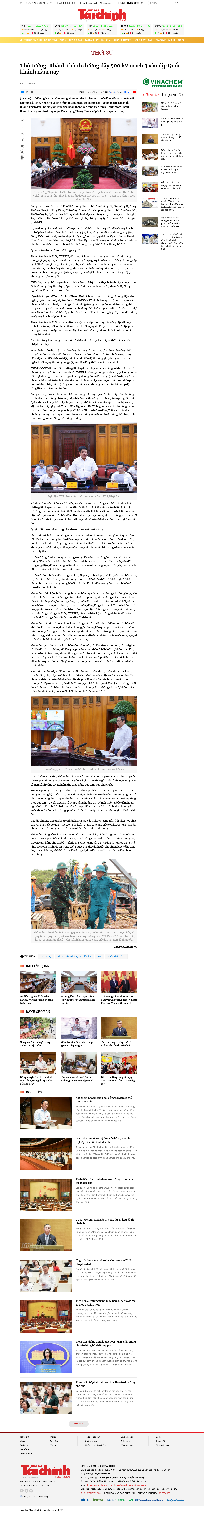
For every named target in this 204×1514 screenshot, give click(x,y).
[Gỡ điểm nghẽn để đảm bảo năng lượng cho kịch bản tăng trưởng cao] (38, 982)
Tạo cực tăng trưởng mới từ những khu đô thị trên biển (171, 137)
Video (23, 1441)
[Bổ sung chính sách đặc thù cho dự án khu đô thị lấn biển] (46, 1235)
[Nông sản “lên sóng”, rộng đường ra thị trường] (38, 1028)
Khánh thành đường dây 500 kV (74, 956)
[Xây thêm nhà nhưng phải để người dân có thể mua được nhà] (46, 1113)
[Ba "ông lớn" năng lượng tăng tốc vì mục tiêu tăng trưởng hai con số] (79, 982)
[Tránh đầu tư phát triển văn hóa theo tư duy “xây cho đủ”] (46, 1398)
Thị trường (126, 40)
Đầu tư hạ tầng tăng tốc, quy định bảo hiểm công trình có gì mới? (118, 1080)
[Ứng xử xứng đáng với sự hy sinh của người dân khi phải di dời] (46, 1276)
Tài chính (37, 40)
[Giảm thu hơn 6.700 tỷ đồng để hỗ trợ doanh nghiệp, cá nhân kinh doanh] (46, 1154)
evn (99, 956)
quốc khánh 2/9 (116, 956)
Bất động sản (140, 40)
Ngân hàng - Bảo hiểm (94, 40)
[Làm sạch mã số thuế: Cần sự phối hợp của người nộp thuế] (79, 1063)
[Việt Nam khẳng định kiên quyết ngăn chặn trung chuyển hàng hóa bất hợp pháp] (46, 1357)
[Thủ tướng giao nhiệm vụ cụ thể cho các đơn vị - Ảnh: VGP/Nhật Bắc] (84, 764)
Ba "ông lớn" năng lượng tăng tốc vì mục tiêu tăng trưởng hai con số (78, 999)
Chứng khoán (75, 40)
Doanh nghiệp (112, 40)
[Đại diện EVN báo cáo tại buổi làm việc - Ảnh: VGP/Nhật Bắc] (84, 491)
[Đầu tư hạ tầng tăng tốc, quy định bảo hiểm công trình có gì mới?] (119, 1063)
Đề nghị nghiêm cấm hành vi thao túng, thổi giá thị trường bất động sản (36, 1080)
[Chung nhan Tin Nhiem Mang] (34, 1496)
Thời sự (28, 40)
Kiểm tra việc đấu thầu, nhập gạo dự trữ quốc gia (172, 122)
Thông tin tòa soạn (91, 1493)
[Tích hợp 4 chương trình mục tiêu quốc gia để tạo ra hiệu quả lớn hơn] (46, 1316)
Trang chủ (25, 1437)
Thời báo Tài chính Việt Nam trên (93, 92)
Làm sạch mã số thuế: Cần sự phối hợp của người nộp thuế (171, 170)
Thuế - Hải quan (59, 40)
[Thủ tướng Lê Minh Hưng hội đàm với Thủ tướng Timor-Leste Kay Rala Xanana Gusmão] (119, 982)
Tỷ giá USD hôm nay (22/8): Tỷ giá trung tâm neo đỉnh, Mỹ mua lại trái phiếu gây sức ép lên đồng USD (172, 204)
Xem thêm (78, 1424)
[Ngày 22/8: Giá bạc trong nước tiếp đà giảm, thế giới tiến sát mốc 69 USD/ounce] (150, 222)
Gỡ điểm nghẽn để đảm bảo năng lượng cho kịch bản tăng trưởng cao (36, 999)
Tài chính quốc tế (176, 40)
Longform (24, 1449)
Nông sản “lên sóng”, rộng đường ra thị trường (171, 106)
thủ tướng (46, 956)
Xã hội (151, 40)
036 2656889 (163, 1493)
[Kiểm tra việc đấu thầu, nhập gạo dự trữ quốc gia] (79, 1028)
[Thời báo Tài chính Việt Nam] (102, 14)
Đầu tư (47, 40)
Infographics (26, 1453)
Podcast (24, 1445)
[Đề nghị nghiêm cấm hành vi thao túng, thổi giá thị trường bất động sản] (38, 1063)
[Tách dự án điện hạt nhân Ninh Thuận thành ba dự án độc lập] (46, 1195)
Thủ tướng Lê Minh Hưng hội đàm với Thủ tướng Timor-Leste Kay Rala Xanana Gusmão (119, 999)
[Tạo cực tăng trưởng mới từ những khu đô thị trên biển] (119, 1028)
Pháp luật (161, 40)
